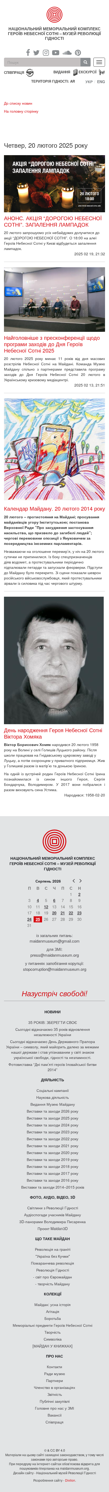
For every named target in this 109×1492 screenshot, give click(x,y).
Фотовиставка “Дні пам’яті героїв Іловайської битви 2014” (52, 1067)
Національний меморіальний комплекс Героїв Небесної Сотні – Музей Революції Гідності (54, 33)
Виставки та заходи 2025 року (52, 1118)
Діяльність (52, 1079)
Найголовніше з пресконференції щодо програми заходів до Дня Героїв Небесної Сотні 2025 (52, 344)
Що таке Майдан (52, 1238)
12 (46, 907)
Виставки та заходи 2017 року (52, 1173)
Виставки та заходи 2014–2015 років (52, 1187)
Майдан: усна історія (52, 1304)
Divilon (70, 1480)
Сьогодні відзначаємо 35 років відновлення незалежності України (52, 1032)
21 (63, 913)
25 (38, 919)
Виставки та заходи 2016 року (52, 1180)
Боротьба (52, 1318)
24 (29, 919)
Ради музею (54, 1373)
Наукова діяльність (52, 1097)
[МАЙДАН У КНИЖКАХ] (52, 1346)
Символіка (53, 1339)
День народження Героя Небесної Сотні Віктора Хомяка (53, 733)
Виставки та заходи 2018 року (52, 1166)
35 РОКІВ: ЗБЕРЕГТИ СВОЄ (52, 1022)
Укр (89, 81)
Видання (61, 71)
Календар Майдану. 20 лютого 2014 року (54, 508)
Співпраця (54, 1422)
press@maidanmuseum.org (54, 955)
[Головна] (55, 15)
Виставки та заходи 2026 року (52, 1111)
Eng (101, 81)
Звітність (54, 1394)
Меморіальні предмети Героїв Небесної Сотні (52, 1325)
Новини (52, 1011)
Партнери (54, 1380)
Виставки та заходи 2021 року (52, 1145)
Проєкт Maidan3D (53, 1228)
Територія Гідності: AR (53, 81)
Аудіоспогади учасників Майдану (52, 1214)
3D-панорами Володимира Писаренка (52, 1221)
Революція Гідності (52, 1270)
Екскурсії (88, 71)
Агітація (52, 1311)
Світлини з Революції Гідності (52, 1207)
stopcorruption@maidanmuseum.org (54, 969)
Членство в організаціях (54, 1387)
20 (54, 913)
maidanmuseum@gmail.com (55, 941)
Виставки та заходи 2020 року (52, 1152)
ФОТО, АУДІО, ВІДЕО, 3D (52, 1197)
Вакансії (55, 1415)
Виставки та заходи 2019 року (52, 1159)
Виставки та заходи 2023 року (52, 1131)
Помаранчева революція (52, 1263)
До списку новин (18, 103)
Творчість (52, 1332)
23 (79, 913)
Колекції (52, 1293)
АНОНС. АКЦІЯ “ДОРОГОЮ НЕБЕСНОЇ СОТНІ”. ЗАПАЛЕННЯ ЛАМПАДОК (53, 221)
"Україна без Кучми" (52, 1256)
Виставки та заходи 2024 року (52, 1125)
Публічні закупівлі (55, 1401)
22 (71, 913)
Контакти (54, 1366)
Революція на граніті (52, 1249)
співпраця (14, 72)
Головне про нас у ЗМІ (54, 1408)
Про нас (54, 1356)
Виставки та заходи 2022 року (52, 1138)
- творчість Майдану (52, 1283)
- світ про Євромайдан (52, 1276)
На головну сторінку (21, 111)
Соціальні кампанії (53, 1090)
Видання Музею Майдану (52, 1104)
